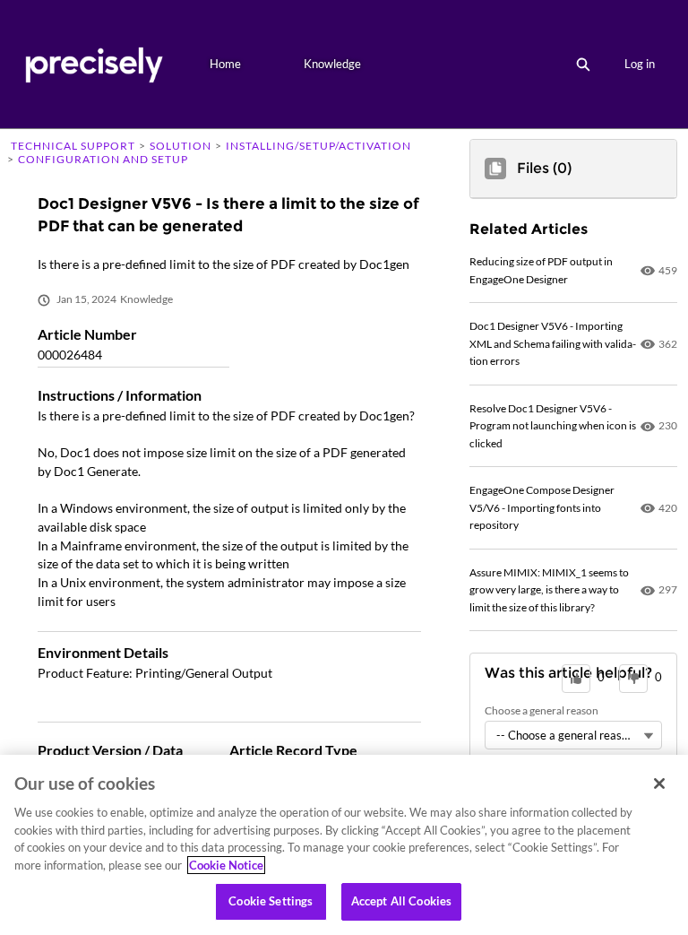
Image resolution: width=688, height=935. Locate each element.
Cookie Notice (226, 865)
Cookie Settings (270, 901)
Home (225, 63)
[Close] (659, 783)
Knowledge (332, 63)
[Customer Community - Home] (93, 64)
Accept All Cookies (401, 901)
